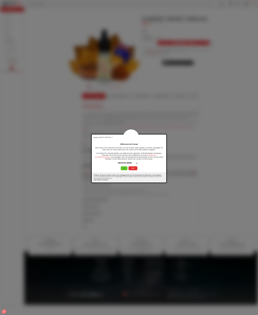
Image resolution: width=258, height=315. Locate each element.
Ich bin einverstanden (37, 304)
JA (124, 168)
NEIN (133, 168)
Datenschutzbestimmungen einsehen (14, 296)
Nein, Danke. (9, 304)
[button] (4, 311)
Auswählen (23, 304)
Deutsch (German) (105, 137)
